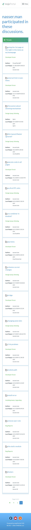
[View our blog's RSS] (20, 518)
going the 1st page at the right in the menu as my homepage (14, 49)
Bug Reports (9, 425)
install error (12, 395)
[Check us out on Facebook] (11, 518)
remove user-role (14, 421)
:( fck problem (12, 344)
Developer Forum (10, 57)
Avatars (10, 472)
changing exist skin (14, 321)
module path (12, 370)
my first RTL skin (13, 188)
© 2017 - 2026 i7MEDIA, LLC (15, 525)
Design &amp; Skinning (12, 113)
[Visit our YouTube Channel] (15, 518)
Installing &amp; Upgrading (13, 400)
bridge (10, 295)
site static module (14, 446)
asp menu (11, 242)
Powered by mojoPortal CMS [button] (15, 523)
